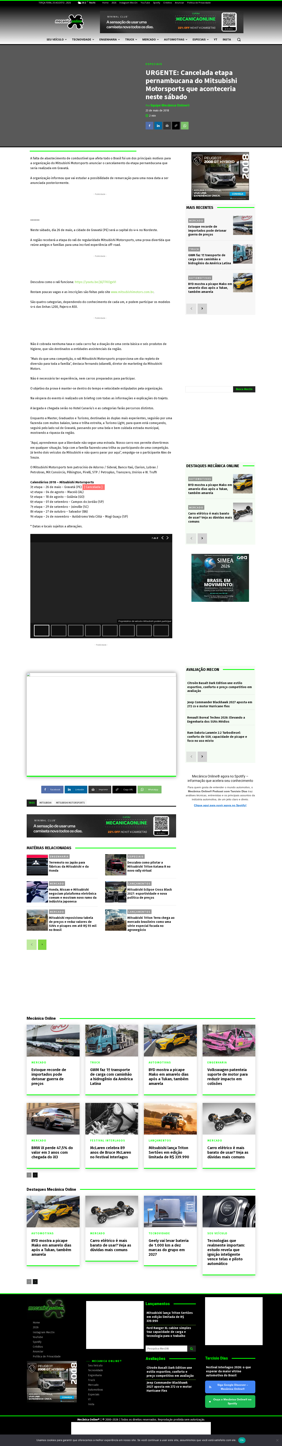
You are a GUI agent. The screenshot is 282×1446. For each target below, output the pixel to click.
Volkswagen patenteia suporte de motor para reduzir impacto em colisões (227, 1076)
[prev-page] (32, 945)
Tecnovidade (159, 1233)
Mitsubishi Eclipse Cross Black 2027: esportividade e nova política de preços (149, 893)
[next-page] (42, 945)
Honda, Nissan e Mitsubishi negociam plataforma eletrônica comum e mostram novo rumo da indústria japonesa (72, 895)
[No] (277, 1440)
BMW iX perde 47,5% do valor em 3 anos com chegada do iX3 (52, 1152)
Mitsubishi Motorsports (70, 802)
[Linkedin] (158, 125)
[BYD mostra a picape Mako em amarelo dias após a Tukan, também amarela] (242, 282)
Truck (194, 249)
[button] (238, 39)
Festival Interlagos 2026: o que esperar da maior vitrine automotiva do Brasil (228, 1371)
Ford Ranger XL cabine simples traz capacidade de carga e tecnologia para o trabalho (169, 1332)
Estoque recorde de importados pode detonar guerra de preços (207, 230)
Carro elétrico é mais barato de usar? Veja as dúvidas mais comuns (210, 517)
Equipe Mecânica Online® (170, 105)
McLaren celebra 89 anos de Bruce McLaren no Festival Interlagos (110, 1152)
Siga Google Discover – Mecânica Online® (232, 1386)
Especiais (154, 64)
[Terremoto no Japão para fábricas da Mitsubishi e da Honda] (37, 864)
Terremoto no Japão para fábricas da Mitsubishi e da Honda (69, 866)
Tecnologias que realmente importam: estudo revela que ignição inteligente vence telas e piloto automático (226, 1252)
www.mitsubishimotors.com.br (132, 292)
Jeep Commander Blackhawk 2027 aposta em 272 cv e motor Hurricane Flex (219, 704)
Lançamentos (139, 883)
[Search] (191, 1349)
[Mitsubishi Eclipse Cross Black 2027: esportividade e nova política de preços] (115, 892)
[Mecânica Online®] (69, 21)
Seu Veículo (217, 1233)
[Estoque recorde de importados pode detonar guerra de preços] (242, 225)
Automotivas (200, 278)
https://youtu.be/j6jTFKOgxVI (95, 282)
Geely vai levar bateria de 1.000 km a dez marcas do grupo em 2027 (169, 1247)
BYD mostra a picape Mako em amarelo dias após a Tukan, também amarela (210, 288)
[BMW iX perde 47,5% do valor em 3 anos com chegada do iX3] (53, 1119)
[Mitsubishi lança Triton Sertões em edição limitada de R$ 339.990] (170, 1119)
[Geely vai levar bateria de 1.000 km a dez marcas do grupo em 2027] (170, 1211)
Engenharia (59, 856)
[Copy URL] (176, 125)
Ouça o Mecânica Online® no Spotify (230, 1401)
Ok (242, 1440)
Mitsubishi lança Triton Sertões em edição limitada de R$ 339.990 (169, 1152)
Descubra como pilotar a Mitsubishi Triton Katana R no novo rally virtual (149, 866)
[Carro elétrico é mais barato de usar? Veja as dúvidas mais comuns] (242, 512)
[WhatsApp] (185, 125)
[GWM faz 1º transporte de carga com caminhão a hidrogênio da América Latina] (242, 254)
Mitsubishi (45, 802)
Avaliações (155, 1358)
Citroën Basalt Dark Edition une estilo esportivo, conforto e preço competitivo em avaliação (219, 687)
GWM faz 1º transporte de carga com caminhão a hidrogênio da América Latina (209, 259)
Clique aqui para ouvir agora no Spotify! (220, 805)
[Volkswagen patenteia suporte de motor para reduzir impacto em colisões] (229, 1040)
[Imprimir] (167, 125)
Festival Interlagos (107, 1140)
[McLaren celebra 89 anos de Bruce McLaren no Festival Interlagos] (111, 1119)
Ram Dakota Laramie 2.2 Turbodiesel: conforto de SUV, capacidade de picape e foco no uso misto (217, 737)
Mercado (57, 883)
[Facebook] (149, 125)
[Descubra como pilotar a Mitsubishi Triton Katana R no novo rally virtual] (115, 864)
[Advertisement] (100, 204)
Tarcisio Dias (216, 1358)
